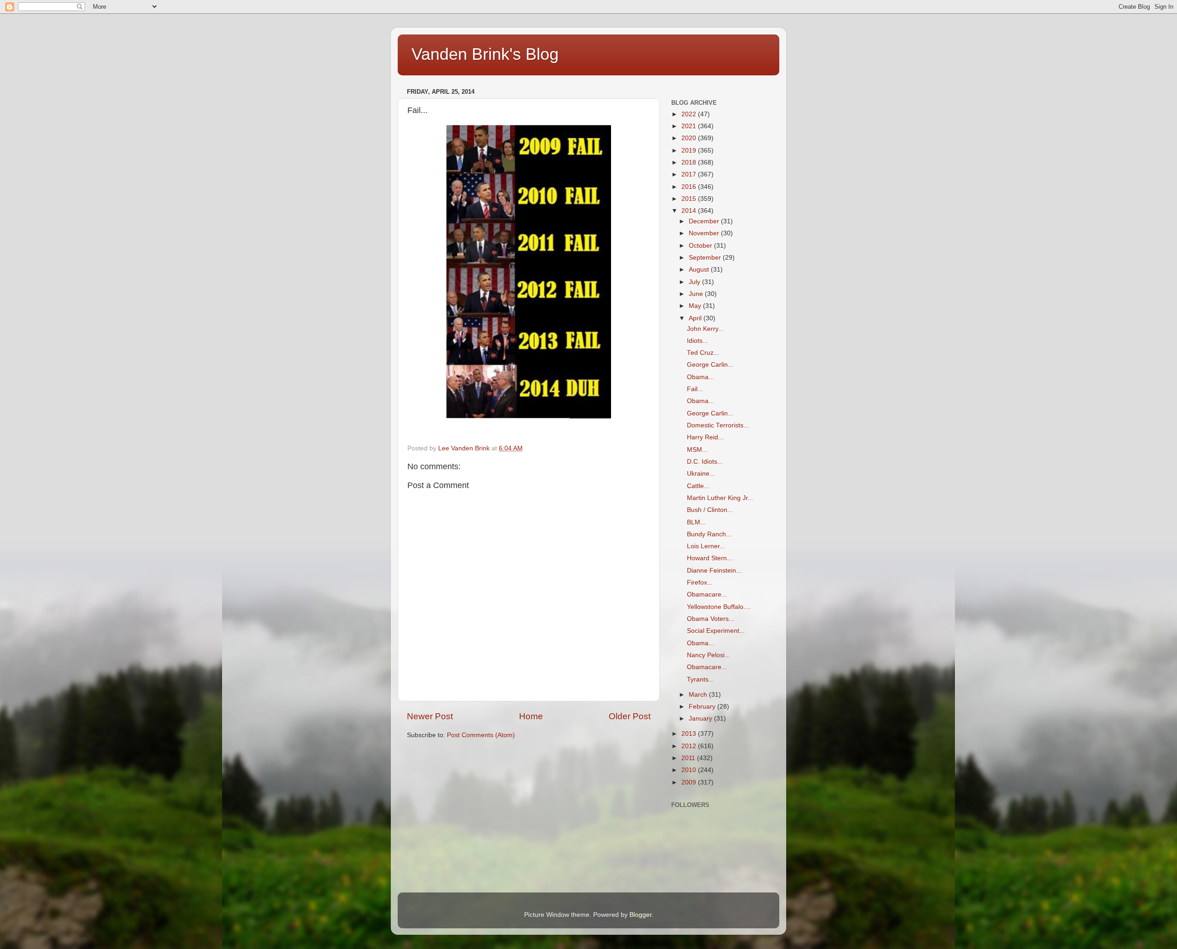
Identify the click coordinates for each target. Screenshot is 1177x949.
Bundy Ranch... (709, 534)
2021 (689, 126)
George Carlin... (710, 364)
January (701, 718)
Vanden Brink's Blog (485, 54)
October (701, 245)
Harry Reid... (705, 437)
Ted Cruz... (703, 352)
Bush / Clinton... (710, 509)
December (705, 221)
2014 (689, 210)
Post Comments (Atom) (481, 735)
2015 (689, 198)
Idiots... (697, 340)
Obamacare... (707, 594)
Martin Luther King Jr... (720, 497)
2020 (689, 138)
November (705, 233)
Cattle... (698, 486)
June (697, 293)
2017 (689, 174)
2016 (689, 186)
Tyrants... (700, 679)
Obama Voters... (710, 618)
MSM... (697, 449)
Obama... (700, 377)
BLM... (696, 522)
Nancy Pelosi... (708, 655)
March (699, 694)
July (695, 281)
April (696, 318)
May (696, 305)
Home (531, 716)
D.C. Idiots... (705, 461)
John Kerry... (705, 328)
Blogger (640, 914)
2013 (689, 733)
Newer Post (430, 716)
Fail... (695, 389)
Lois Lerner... (706, 546)
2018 (689, 162)
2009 (689, 782)
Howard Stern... (709, 558)
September (706, 257)
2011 (689, 758)
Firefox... (700, 582)
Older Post (630, 716)
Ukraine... (701, 473)
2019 (689, 150)
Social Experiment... (716, 630)
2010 (689, 770)
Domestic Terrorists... (718, 425)
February (703, 706)
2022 (689, 114)
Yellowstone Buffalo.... (719, 606)
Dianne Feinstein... (714, 570)
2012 (689, 746)
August (700, 269)
